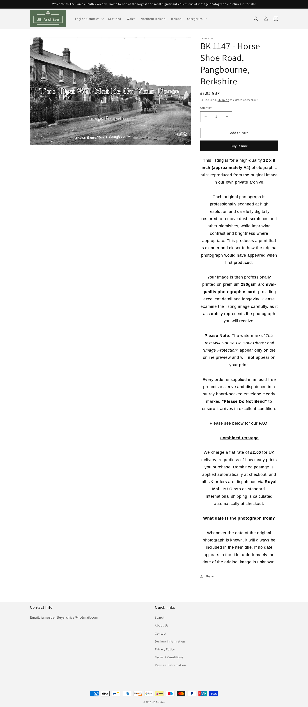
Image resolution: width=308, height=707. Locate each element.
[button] (89, 18)
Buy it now (239, 146)
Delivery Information (170, 641)
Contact (160, 633)
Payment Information (170, 665)
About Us (161, 625)
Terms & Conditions (169, 657)
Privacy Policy (165, 649)
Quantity (205, 108)
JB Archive (158, 702)
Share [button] (209, 576)
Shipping (223, 99)
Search (160, 617)
